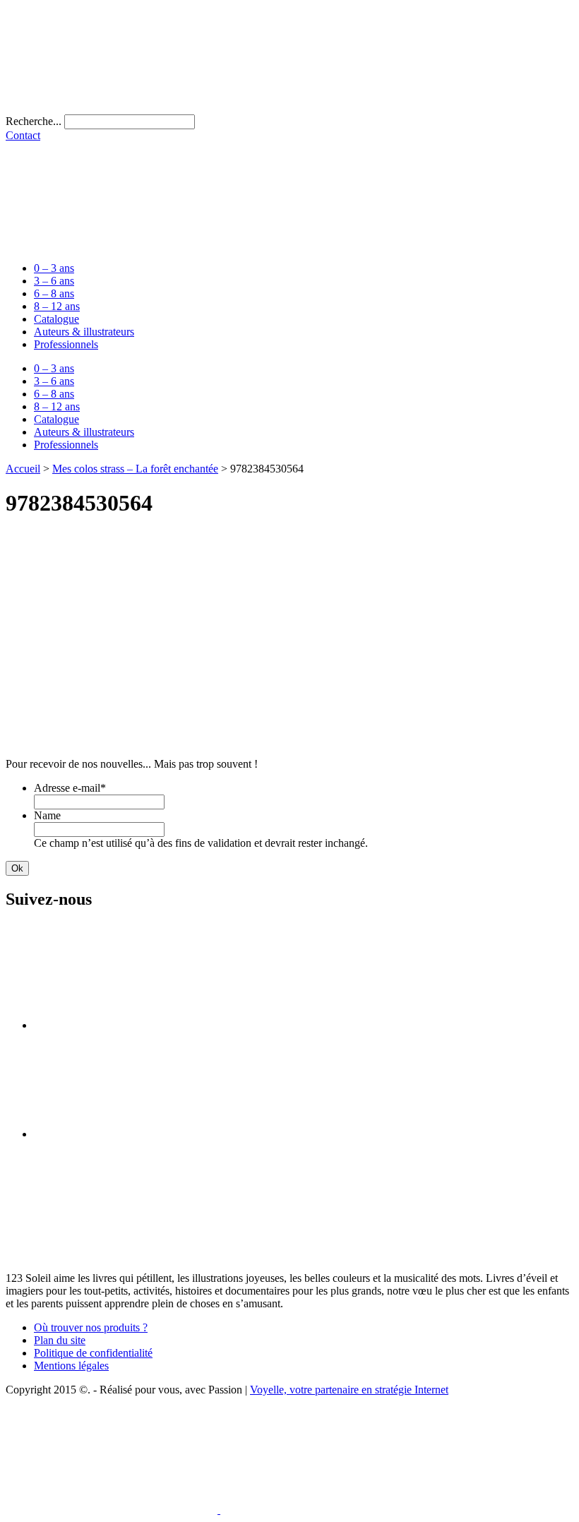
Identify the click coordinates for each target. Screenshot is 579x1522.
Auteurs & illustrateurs (84, 332)
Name (47, 815)
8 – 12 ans (57, 306)
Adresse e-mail (70, 788)
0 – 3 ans (54, 268)
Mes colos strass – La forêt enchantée (135, 469)
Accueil (23, 469)
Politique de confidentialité (93, 1353)
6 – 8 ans (54, 293)
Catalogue (56, 319)
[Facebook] (140, 1025)
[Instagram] (140, 1134)
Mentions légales (71, 1366)
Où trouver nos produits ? (91, 1327)
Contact (23, 135)
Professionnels (66, 344)
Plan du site (59, 1340)
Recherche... (33, 121)
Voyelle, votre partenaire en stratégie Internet (349, 1390)
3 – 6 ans (54, 281)
